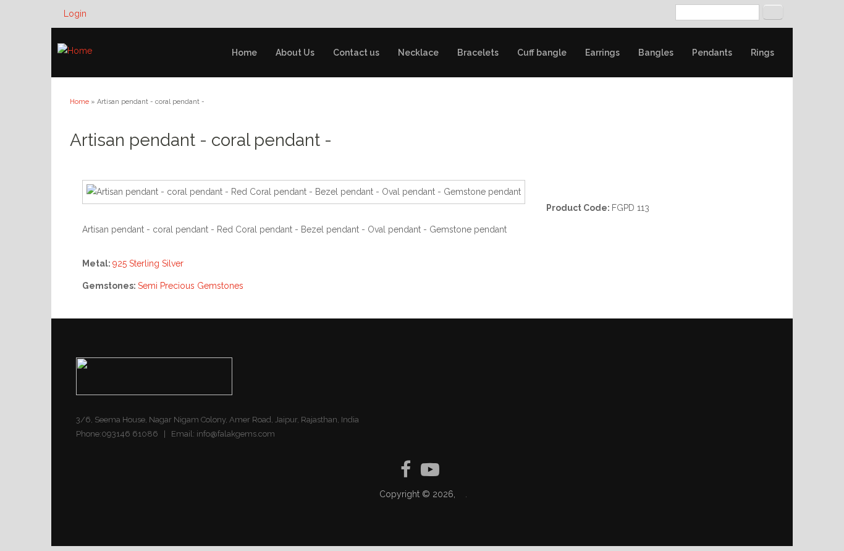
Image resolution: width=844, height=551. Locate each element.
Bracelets (478, 53)
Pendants (712, 53)
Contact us (356, 53)
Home (244, 53)
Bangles (655, 53)
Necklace (418, 53)
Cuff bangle (542, 53)
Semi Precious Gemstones (190, 286)
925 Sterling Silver (148, 263)
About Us (295, 53)
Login (75, 14)
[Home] (74, 51)
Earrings (602, 53)
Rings (762, 53)
